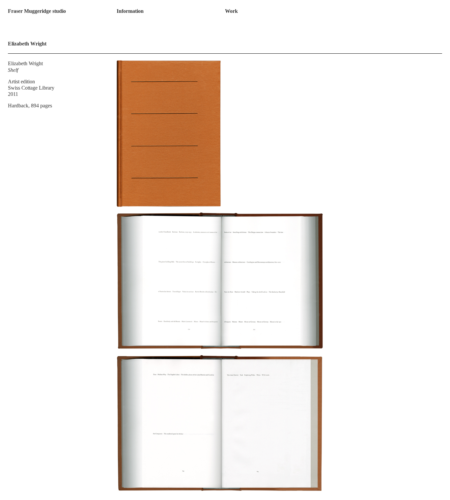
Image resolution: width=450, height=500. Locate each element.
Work (231, 11)
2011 (13, 94)
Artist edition (21, 81)
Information (130, 11)
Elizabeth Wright (25, 63)
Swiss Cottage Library (31, 88)
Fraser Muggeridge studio (37, 11)
